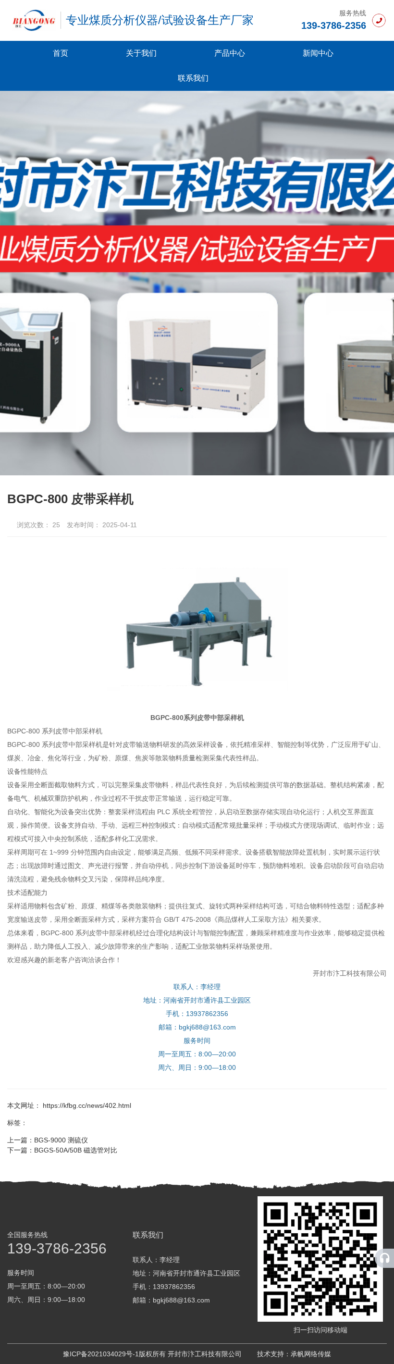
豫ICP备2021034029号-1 (101, 1354)
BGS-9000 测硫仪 (61, 1140)
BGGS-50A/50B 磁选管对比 (75, 1150)
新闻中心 (318, 53)
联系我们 (193, 78)
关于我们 (141, 53)
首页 (60, 53)
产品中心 (229, 53)
